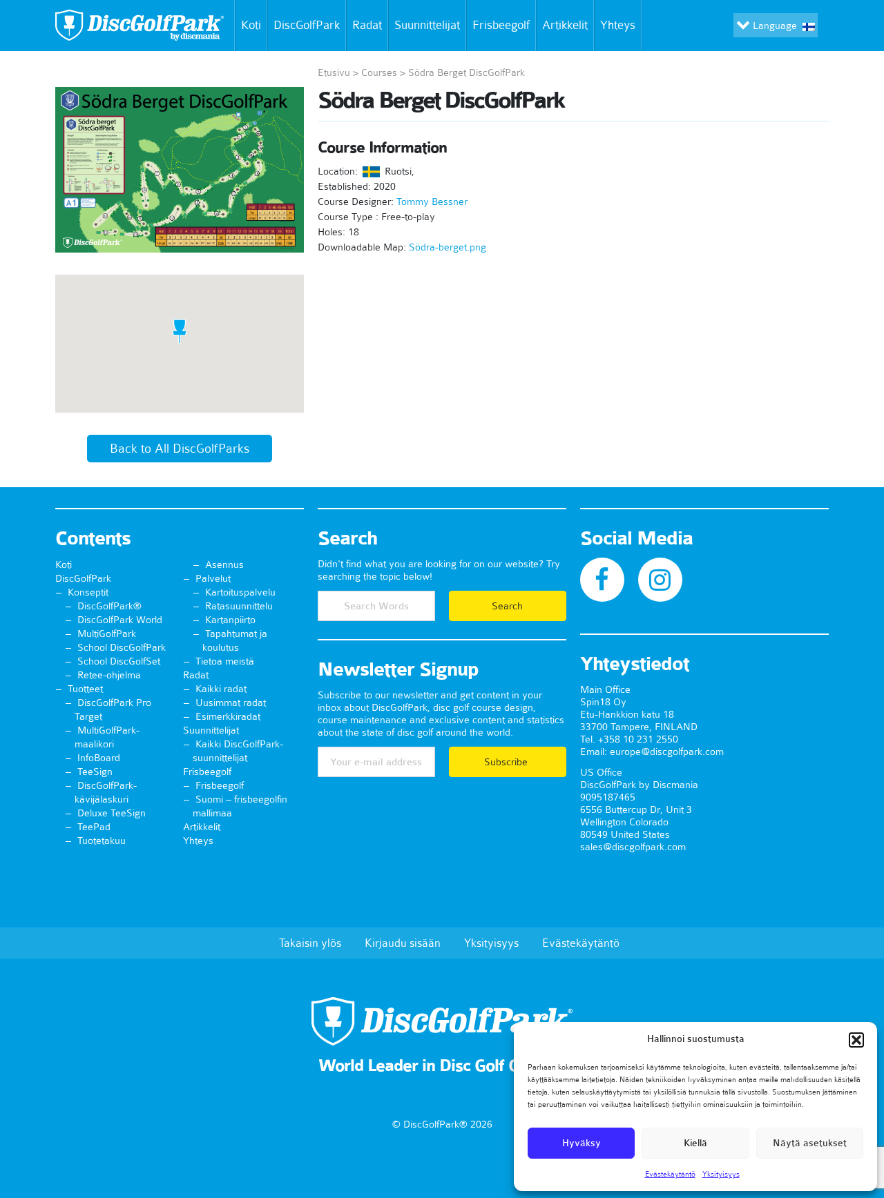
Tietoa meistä (224, 661)
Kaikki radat (221, 689)
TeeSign (95, 771)
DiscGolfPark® (109, 606)
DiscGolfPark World (119, 619)
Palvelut (213, 578)
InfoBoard (98, 758)
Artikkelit (565, 25)
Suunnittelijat (427, 25)
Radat (367, 25)
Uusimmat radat (230, 702)
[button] (856, 1040)
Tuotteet (85, 689)
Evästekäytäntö (670, 1174)
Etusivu (334, 72)
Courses (379, 72)
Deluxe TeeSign (111, 813)
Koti (251, 25)
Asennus (224, 564)
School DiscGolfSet (118, 661)
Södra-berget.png (447, 247)
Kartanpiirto (230, 619)
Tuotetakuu (101, 840)
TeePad (93, 827)
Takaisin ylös (310, 943)
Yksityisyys (721, 1174)
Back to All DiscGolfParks (179, 448)
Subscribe (507, 762)
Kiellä (695, 1143)
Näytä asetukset (810, 1143)
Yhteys (617, 25)
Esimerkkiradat (227, 716)
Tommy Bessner (432, 201)
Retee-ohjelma (109, 675)
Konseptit (88, 592)
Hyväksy (581, 1143)
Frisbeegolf (501, 25)
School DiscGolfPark (121, 647)
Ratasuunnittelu (239, 606)
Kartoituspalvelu (240, 592)
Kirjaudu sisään (403, 943)
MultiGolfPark (106, 633)
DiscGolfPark (306, 25)
